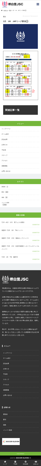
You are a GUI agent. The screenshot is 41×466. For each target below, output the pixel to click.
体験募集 (4, 166)
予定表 (4, 150)
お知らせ (4, 144)
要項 (4, 16)
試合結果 (4, 139)
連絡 (4, 197)
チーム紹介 (5, 134)
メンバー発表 (5, 202)
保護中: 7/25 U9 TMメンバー (12, 230)
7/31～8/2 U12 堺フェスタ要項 (13, 222)
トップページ (6, 129)
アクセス (4, 160)
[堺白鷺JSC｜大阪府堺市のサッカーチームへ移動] (1, 10)
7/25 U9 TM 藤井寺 (10, 257)
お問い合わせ (6, 171)
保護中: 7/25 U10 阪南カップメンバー (15, 238)
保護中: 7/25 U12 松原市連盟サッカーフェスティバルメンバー (20, 247)
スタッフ (4, 155)
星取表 (5, 186)
